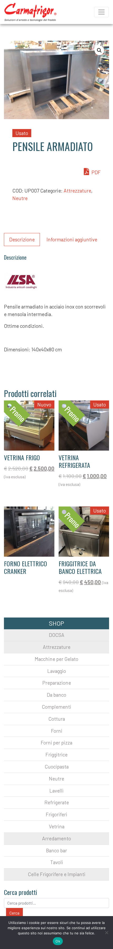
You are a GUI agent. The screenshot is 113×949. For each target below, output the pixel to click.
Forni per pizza (56, 743)
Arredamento (56, 838)
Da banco (56, 695)
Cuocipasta (57, 767)
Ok (57, 941)
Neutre (20, 198)
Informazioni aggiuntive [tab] (72, 239)
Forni (56, 731)
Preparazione (56, 683)
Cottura (56, 719)
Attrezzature (77, 191)
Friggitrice (56, 755)
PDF (95, 172)
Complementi (56, 707)
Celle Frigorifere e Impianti (56, 874)
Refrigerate (56, 802)
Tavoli (56, 862)
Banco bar (56, 850)
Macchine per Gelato (56, 659)
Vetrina (56, 826)
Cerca (14, 912)
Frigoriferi (56, 814)
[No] (106, 932)
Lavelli (56, 791)
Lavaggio (56, 671)
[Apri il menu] (101, 12)
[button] (99, 50)
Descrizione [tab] (22, 239)
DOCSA (56, 635)
